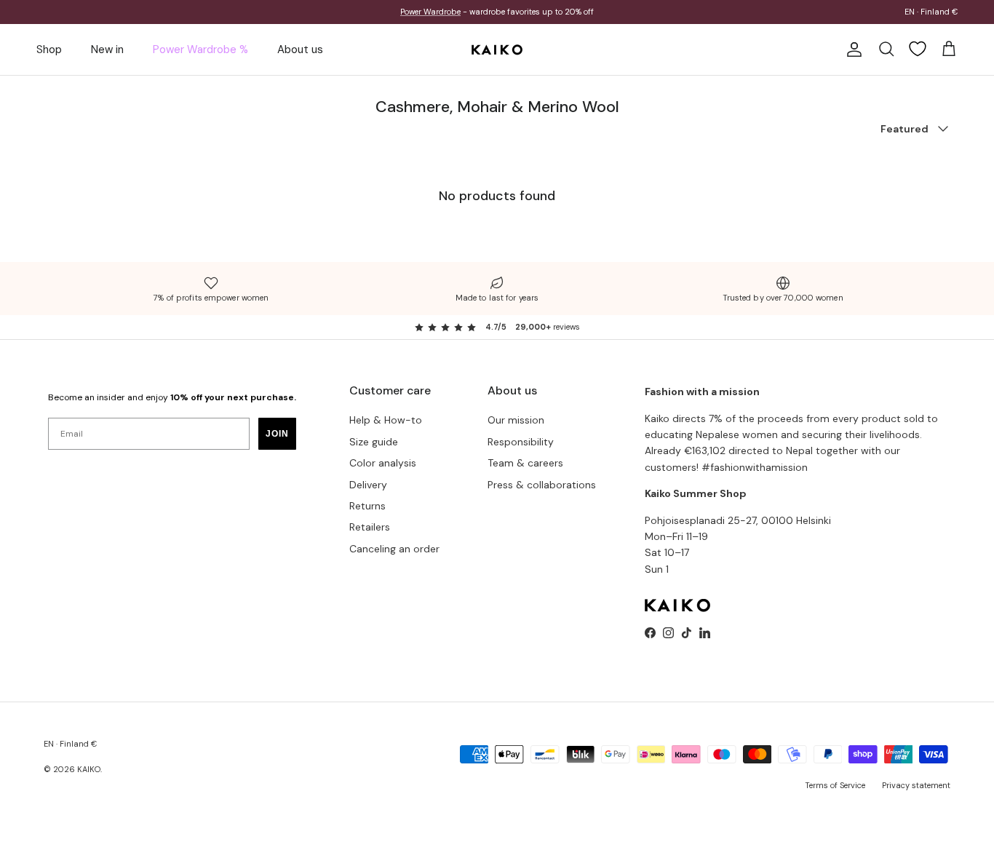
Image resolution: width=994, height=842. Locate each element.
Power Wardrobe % (200, 49)
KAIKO (88, 769)
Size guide (373, 441)
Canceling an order (394, 548)
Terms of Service (835, 785)
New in (107, 49)
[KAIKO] (497, 49)
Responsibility (521, 441)
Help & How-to (385, 419)
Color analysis (382, 462)
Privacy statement (916, 785)
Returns (367, 505)
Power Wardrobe (430, 12)
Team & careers (525, 462)
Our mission (516, 419)
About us (300, 49)
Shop (49, 49)
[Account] (851, 49)
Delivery (368, 484)
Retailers (369, 526)
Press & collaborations (542, 484)
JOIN (277, 434)
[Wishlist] (918, 49)
